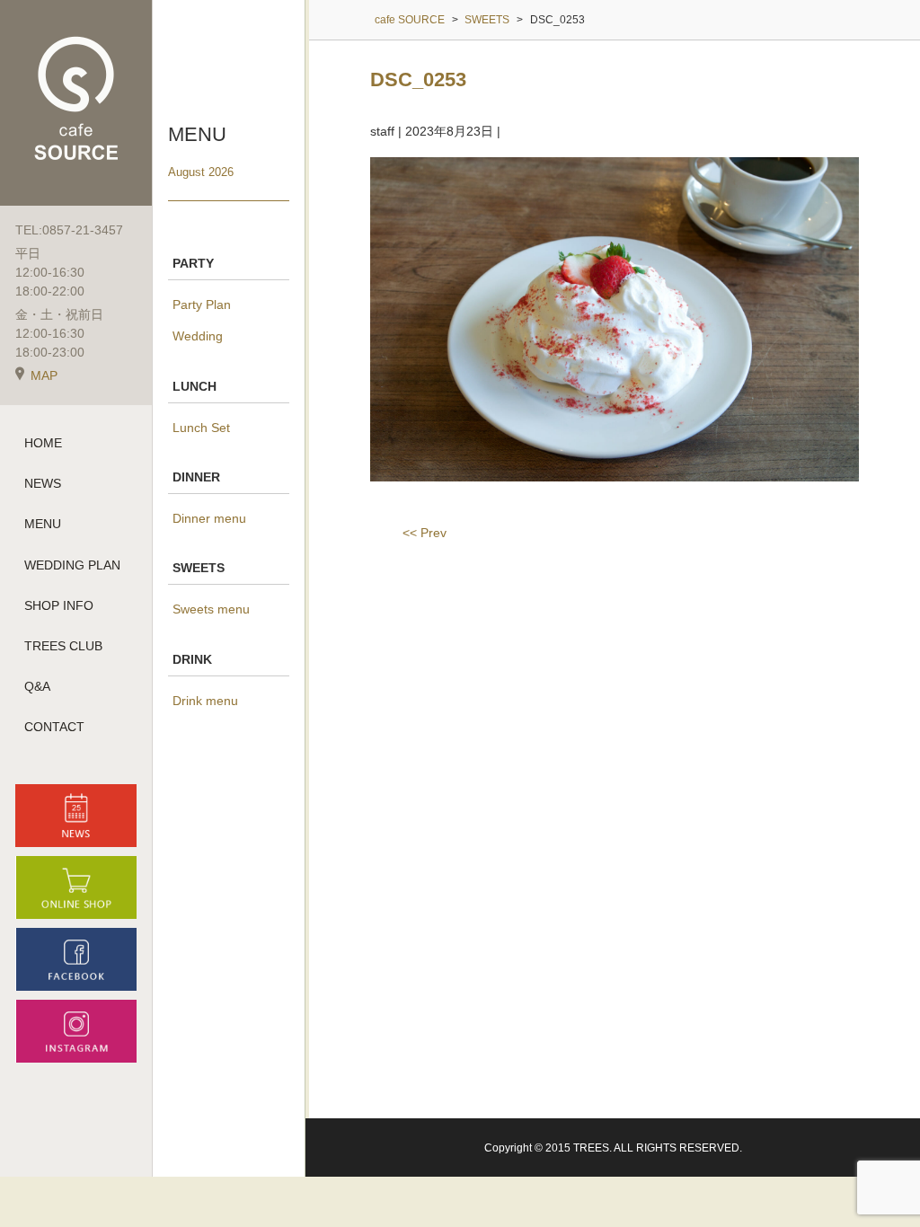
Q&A (37, 686)
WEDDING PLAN (72, 565)
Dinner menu (209, 518)
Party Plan (201, 304)
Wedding (197, 336)
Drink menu (205, 700)
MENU (42, 523)
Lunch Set (201, 427)
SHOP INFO (58, 605)
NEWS (42, 483)
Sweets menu (211, 609)
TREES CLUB (63, 646)
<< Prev (424, 532)
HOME (43, 443)
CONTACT (54, 726)
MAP (44, 375)
